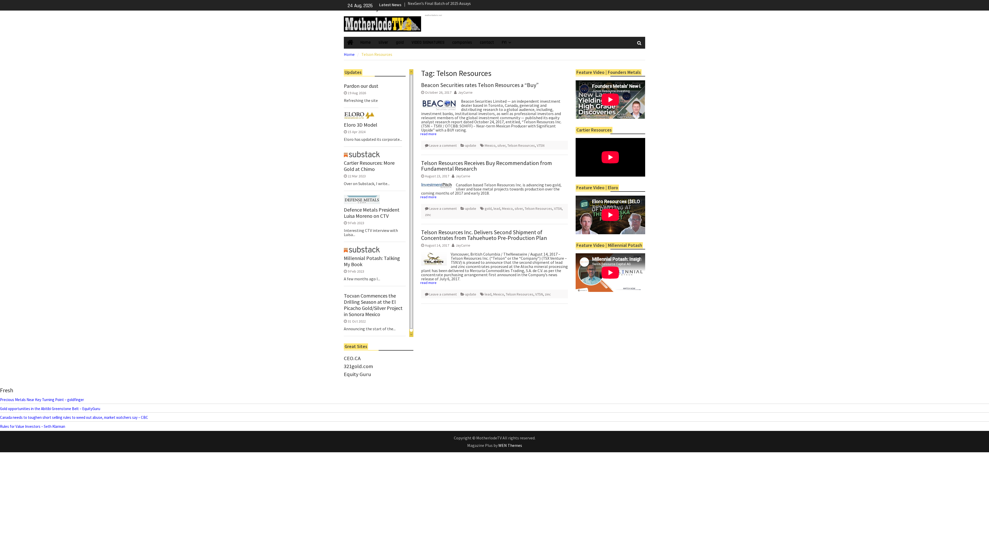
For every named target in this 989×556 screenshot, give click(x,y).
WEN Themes (510, 445)
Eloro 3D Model (360, 125)
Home (365, 42)
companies (462, 42)
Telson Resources (521, 145)
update (470, 145)
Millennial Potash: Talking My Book (372, 261)
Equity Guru (357, 374)
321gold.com (358, 366)
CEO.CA (352, 358)
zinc (428, 214)
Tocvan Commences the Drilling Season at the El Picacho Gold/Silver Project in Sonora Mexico (373, 305)
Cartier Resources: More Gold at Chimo (369, 166)
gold (400, 42)
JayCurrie (465, 92)
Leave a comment (443, 145)
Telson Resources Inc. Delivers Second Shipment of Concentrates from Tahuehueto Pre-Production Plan (484, 235)
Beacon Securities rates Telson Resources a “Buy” (480, 85)
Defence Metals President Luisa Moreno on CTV (371, 213)
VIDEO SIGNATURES (428, 42)
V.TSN (540, 145)
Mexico (490, 145)
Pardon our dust (361, 86)
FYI (504, 42)
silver (383, 42)
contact (487, 42)
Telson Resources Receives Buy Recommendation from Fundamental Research (486, 165)
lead (496, 208)
